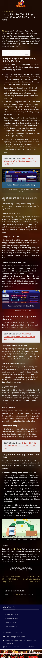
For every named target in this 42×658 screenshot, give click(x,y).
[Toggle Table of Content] (25, 53)
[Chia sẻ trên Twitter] (19, 568)
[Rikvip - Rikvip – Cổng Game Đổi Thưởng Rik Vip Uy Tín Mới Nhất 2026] (21, 4)
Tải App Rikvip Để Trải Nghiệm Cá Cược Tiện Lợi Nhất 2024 (31, 579)
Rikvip (4, 31)
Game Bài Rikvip (7, 11)
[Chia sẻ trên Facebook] (15, 568)
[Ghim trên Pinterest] (26, 568)
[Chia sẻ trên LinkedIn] (30, 568)
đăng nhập (16, 594)
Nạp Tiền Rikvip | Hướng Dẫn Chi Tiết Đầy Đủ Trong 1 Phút (11, 579)
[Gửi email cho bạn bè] (23, 568)
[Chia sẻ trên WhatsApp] (12, 568)
